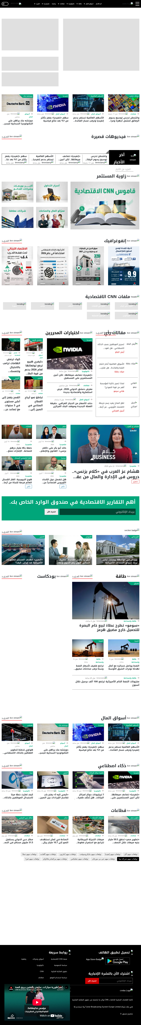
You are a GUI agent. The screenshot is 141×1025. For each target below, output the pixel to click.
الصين (40, 378)
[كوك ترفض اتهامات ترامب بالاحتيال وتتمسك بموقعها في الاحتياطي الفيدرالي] (11, 344)
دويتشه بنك (27, 96)
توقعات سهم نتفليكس (79, 859)
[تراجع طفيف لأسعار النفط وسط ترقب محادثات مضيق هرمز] (88, 648)
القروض (89, 536)
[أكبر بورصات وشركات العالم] (17, 192)
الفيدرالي (135, 536)
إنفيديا (65, 96)
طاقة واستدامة (130, 621)
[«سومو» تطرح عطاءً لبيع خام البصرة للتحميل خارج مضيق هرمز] (105, 600)
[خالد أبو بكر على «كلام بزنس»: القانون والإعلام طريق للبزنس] (51, 432)
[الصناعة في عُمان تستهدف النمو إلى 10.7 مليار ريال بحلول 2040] (53, 824)
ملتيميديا (46, 4)
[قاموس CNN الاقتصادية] (104, 205)
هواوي (29, 725)
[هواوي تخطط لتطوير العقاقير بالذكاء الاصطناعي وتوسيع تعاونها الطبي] (17, 732)
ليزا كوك (16, 340)
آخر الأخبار (99, 4)
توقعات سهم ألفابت (48, 854)
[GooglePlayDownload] (117, 961)
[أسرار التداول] (52, 192)
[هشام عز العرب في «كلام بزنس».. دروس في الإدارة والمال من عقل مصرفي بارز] (104, 444)
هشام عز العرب (133, 426)
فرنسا (63, 458)
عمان (66, 817)
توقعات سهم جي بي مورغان (103, 859)
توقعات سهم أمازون (68, 854)
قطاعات (62, 4)
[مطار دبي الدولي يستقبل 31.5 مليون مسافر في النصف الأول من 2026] (17, 824)
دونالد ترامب (134, 96)
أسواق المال (89, 4)
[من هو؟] (52, 217)
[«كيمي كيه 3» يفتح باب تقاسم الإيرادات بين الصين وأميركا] (53, 780)
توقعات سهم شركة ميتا (128, 859)
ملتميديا (133, 466)
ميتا (31, 773)
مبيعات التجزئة (97, 817)
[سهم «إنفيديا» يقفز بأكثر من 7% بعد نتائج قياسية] (53, 103)
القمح (17, 378)
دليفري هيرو (37, 340)
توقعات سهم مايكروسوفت (90, 854)
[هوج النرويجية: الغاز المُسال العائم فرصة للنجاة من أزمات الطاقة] (17, 463)
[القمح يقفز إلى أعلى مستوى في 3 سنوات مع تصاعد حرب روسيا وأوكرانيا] (11, 382)
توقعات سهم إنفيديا (112, 854)
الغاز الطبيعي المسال (23, 458)
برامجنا (54, 4)
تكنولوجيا (71, 4)
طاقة (80, 4)
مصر (64, 426)
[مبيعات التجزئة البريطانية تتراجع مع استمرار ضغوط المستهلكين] (88, 824)
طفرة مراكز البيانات (96, 773)
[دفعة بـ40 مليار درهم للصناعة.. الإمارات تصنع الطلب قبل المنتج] (17, 432)
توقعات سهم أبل (130, 854)
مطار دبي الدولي (25, 817)
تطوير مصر (135, 817)
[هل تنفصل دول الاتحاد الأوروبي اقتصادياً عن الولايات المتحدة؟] (51, 463)
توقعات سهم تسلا (29, 854)
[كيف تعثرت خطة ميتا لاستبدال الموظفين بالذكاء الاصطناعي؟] (17, 780)
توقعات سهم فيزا (32, 859)
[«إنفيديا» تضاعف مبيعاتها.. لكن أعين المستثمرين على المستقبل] (69, 353)
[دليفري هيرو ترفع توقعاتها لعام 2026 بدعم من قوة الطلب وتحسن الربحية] (33, 344)
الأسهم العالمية (97, 96)
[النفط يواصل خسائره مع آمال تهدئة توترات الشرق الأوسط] (123, 648)
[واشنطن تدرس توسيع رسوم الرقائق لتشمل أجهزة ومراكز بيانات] (123, 103)
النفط (137, 641)
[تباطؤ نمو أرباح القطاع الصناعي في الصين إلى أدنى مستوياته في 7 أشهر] (33, 382)
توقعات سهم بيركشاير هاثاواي (55, 859)
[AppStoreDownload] (95, 961)
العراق (136, 583)
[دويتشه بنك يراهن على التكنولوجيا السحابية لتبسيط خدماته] (17, 103)
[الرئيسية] (127, 3)
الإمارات (28, 426)
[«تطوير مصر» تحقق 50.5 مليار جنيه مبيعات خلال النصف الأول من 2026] (123, 824)
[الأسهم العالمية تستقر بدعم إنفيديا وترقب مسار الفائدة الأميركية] (88, 103)
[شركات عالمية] (17, 217)
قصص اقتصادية (17, 354)
